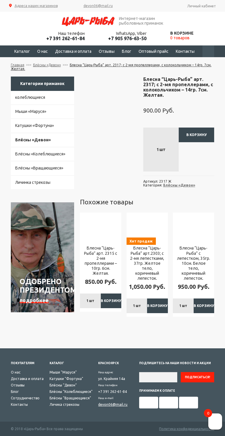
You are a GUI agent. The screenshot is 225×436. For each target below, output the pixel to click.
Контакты (185, 51)
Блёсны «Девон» (47, 65)
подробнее (34, 300)
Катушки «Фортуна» (34, 125)
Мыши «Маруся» (30, 111)
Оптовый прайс (153, 51)
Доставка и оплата (73, 51)
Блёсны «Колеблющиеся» (40, 154)
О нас (42, 51)
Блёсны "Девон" (63, 385)
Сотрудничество (25, 398)
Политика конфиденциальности (186, 429)
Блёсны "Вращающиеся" (70, 398)
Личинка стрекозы (32, 182)
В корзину (196, 135)
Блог (126, 51)
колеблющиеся (30, 97)
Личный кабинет (201, 6)
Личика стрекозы (64, 404)
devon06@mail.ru (98, 6)
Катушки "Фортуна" (66, 379)
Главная (17, 65)
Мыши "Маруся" (63, 372)
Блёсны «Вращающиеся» (39, 168)
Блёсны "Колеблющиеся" (71, 391)
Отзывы (107, 51)
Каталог (22, 51)
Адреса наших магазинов (36, 6)
